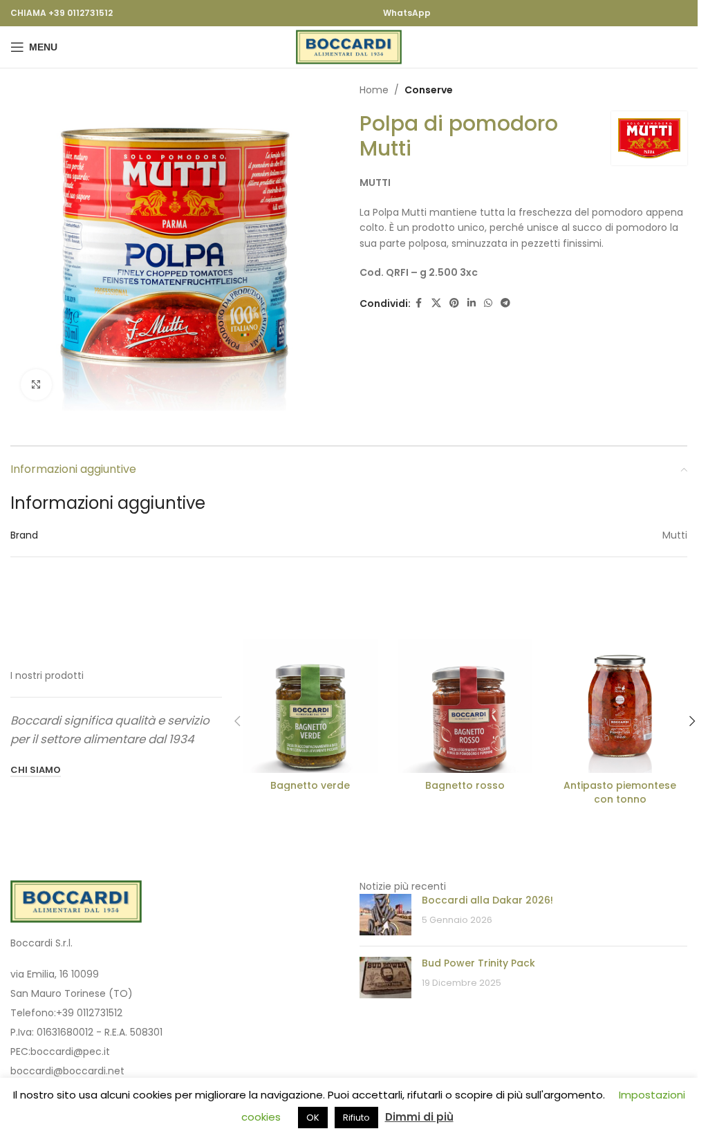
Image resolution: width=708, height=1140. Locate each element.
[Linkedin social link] (471, 303)
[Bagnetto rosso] (465, 706)
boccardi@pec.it (70, 1051)
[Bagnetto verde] (310, 706)
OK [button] (312, 1117)
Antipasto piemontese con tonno (619, 792)
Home (374, 90)
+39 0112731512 (89, 1013)
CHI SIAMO (35, 770)
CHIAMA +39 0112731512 (61, 13)
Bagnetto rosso (465, 785)
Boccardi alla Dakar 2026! (487, 900)
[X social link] (436, 303)
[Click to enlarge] (36, 384)
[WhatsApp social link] (488, 303)
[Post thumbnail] (385, 914)
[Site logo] (349, 46)
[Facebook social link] (419, 303)
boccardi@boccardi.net (67, 1071)
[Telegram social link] (505, 303)
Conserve (428, 90)
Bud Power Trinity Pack (478, 963)
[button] (237, 721)
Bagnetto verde (310, 785)
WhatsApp (407, 13)
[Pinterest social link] (454, 303)
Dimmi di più (419, 1117)
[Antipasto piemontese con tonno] (620, 706)
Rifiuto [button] (356, 1117)
